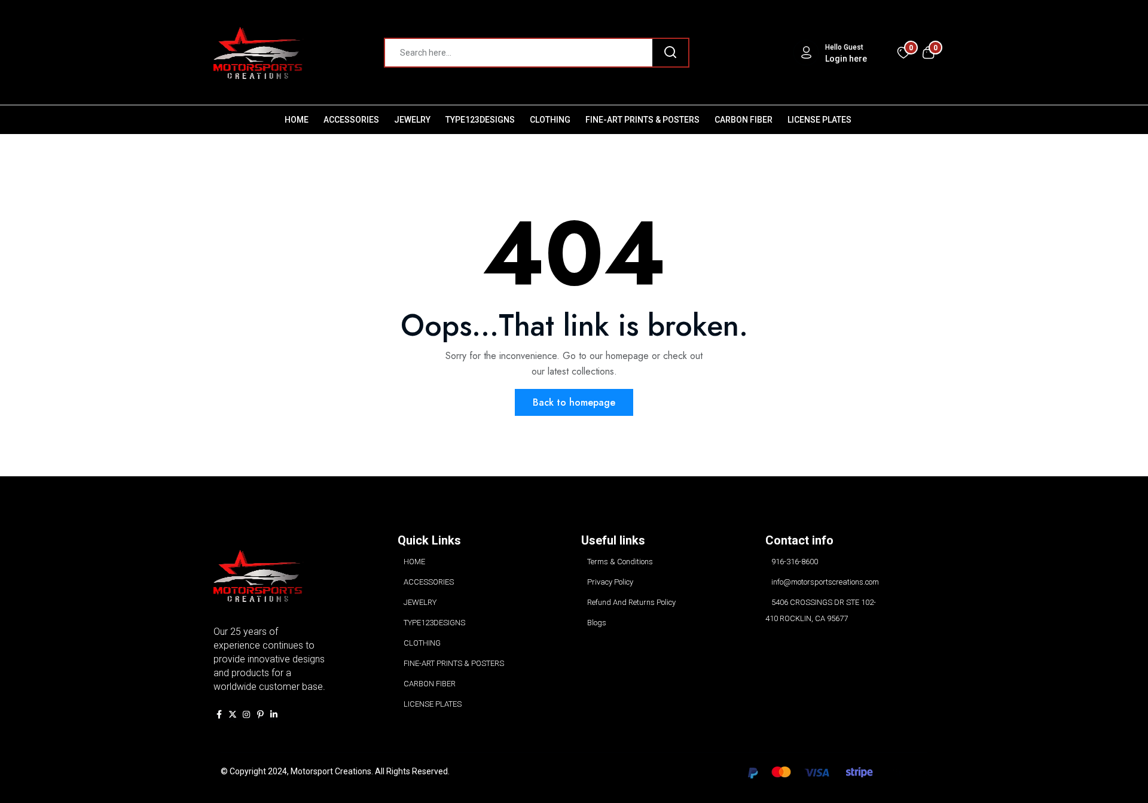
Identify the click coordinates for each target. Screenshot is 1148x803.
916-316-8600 (794, 561)
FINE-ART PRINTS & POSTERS (642, 119)
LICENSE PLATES (819, 119)
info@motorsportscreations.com (825, 581)
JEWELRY (412, 119)
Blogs (596, 622)
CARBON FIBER (744, 119)
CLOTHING (550, 119)
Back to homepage (574, 402)
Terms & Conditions (620, 561)
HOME (297, 119)
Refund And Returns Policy (631, 602)
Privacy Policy (610, 581)
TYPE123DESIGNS (480, 119)
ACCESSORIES (351, 119)
